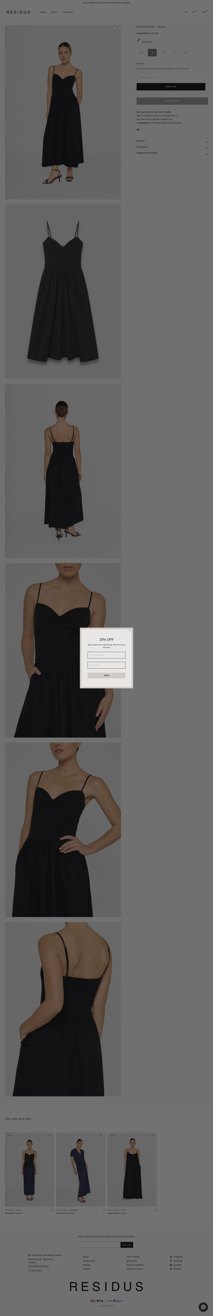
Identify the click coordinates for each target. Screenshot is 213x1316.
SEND (106, 675)
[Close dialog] (130, 630)
